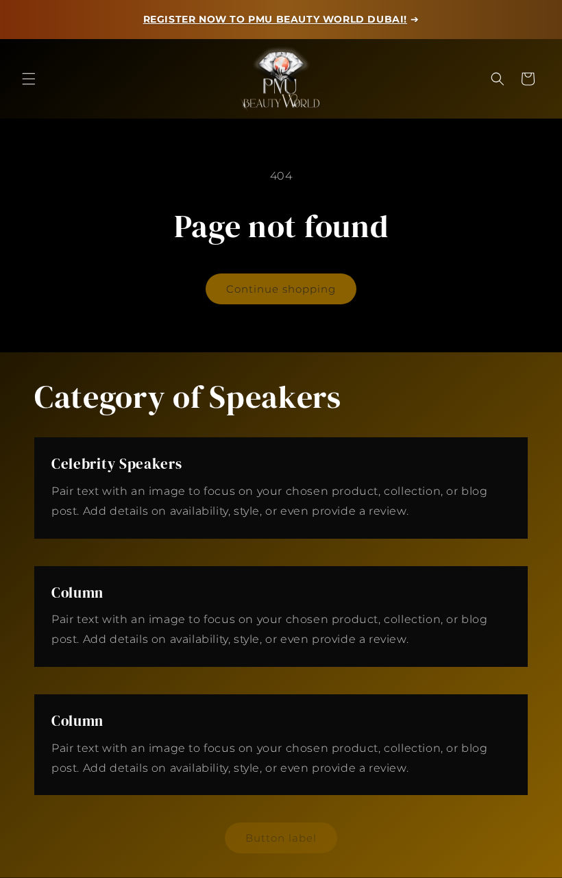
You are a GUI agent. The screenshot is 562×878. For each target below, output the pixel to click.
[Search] (497, 79)
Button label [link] (281, 837)
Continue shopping (281, 288)
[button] (29, 79)
